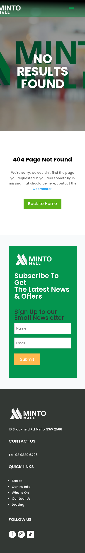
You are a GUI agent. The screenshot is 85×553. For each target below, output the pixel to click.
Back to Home (42, 203)
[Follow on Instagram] (21, 534)
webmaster (42, 189)
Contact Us (21, 498)
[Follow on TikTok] (30, 534)
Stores (17, 481)
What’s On (20, 492)
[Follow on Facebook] (12, 534)
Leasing (18, 504)
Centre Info (21, 486)
